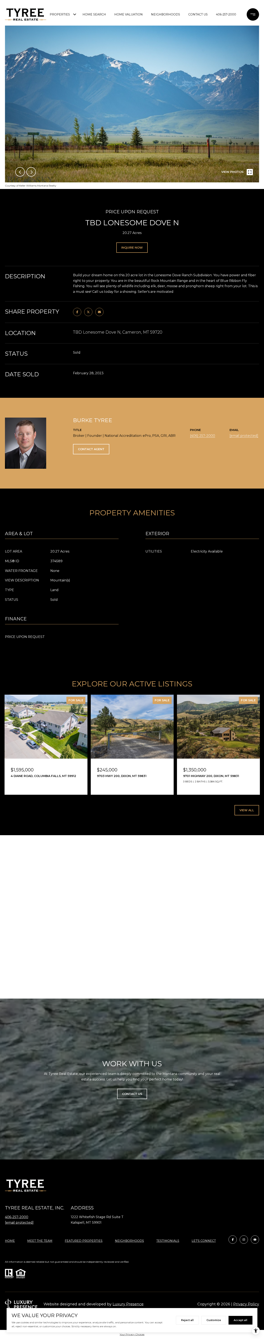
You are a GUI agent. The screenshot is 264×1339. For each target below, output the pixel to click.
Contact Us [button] (132, 1094)
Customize (213, 1320)
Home (10, 1241)
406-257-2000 (226, 14)
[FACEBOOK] (233, 1239)
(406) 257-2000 (202, 436)
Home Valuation (128, 14)
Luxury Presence (128, 1304)
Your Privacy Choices (132, 1334)
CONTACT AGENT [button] (91, 449)
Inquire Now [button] (132, 247)
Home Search (94, 14)
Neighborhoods (165, 14)
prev (20, 172)
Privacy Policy (246, 1304)
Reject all (187, 1320)
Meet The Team (39, 1241)
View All (246, 810)
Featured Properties (84, 1241)
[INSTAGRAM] (244, 1239)
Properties (60, 14)
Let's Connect (204, 1241)
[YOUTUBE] (255, 1239)
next (31, 172)
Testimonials (167, 1241)
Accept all (240, 1320)
